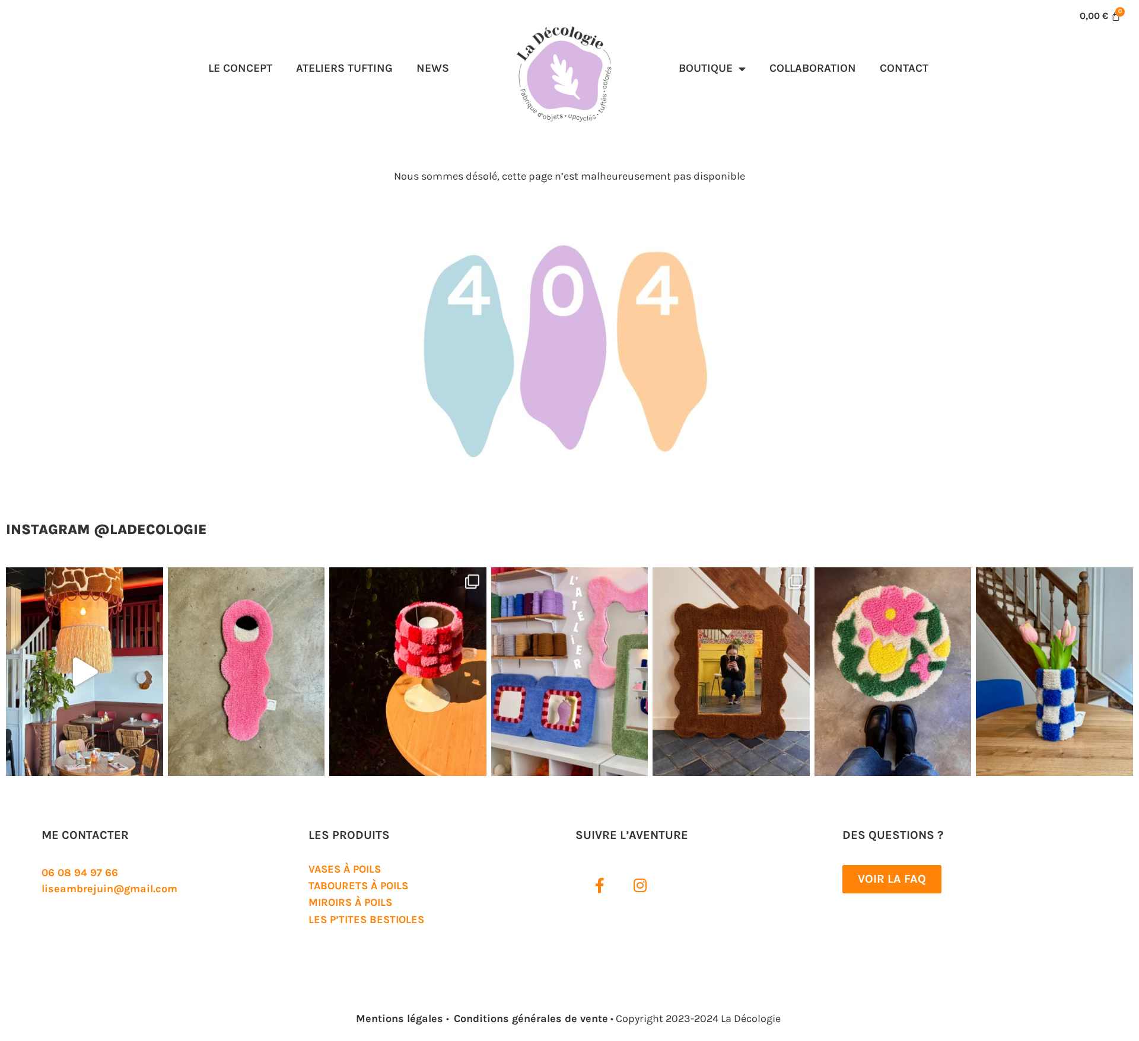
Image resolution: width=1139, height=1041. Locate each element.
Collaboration (812, 68)
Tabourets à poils (358, 885)
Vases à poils (344, 869)
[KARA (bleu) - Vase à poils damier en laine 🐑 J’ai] (1054, 671)
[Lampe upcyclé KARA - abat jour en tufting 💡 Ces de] (407, 671)
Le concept (240, 68)
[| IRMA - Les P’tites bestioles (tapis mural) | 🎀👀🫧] (246, 671)
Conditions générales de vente (531, 1018)
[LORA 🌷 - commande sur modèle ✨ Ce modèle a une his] (893, 671)
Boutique (706, 68)
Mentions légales (401, 1018)
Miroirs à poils (350, 902)
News (432, 68)
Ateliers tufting (344, 68)
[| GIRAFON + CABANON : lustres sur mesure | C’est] (84, 671)
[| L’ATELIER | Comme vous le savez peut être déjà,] (569, 671)
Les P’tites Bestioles (366, 919)
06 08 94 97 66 (80, 872)
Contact (904, 68)
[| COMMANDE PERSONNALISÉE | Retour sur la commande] (731, 671)
